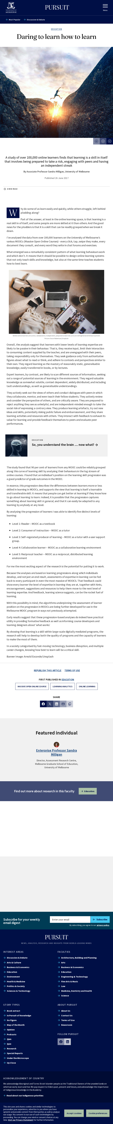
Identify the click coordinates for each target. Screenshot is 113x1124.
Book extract (13, 1010)
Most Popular (14, 19)
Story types (11, 1004)
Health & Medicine (16, 981)
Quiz (9, 1043)
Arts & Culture (14, 962)
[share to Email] (63, 704)
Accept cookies (74, 1113)
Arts (63, 962)
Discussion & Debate (36, 19)
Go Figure (12, 1020)
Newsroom (66, 1024)
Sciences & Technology (18, 990)
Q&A (9, 1039)
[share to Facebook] (43, 704)
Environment (13, 976)
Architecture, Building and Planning (79, 957)
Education (68, 679)
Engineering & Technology (74, 976)
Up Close (11, 1062)
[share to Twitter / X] (50, 704)
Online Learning (87, 686)
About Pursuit (67, 1004)
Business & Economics (18, 967)
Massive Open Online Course (32, 686)
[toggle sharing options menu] (109, 141)
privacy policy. (103, 925)
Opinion (11, 1029)
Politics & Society (16, 986)
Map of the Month (16, 1024)
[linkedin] (67, 1041)
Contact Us (66, 1015)
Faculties (64, 951)
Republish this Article (47, 670)
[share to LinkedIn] (56, 704)
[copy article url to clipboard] (69, 704)
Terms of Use (68, 1020)
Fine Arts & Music (69, 981)
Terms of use (72, 670)
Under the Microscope (18, 1058)
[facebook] (61, 1041)
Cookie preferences (98, 1113)
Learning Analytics (62, 686)
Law (63, 986)
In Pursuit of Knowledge (19, 1015)
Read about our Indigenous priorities (25, 1095)
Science (65, 995)
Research (11, 1048)
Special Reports (15, 1053)
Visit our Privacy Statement (20, 1120)
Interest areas (13, 951)
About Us (65, 1010)
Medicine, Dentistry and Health (76, 990)
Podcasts (11, 1034)
